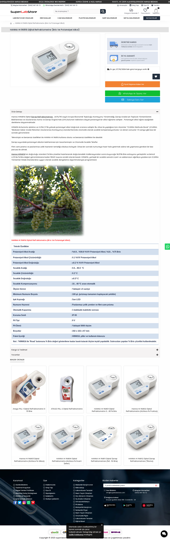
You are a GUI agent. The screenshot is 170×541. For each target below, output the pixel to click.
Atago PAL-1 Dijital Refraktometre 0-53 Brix (29, 410)
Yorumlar (15, 355)
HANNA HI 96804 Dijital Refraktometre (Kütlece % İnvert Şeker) (67, 461)
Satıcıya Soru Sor (135, 99)
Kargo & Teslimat (19, 350)
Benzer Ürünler (17, 360)
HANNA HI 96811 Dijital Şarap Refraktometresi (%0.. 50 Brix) (104, 459)
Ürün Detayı (16, 111)
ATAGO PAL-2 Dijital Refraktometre (67, 409)
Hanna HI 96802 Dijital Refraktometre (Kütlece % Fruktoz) (142, 410)
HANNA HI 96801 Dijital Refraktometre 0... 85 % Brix (104, 410)
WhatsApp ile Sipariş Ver (134, 93)
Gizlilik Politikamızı (76, 535)
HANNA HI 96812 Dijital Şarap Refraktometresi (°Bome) (142, 459)
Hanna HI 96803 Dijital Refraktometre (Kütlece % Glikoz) (29, 459)
